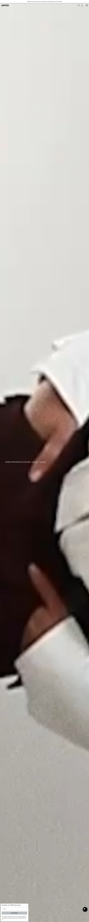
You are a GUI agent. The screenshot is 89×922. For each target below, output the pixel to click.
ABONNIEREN (14, 913)
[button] (85, 909)
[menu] (87, 5)
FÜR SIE (35, 462)
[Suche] (79, 5)
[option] (44, 1)
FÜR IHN (43, 462)
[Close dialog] (27, 905)
